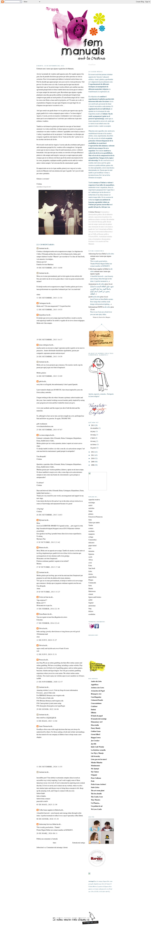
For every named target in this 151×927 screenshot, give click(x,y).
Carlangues (42, 303)
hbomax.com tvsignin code (55, 695)
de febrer (93, 444)
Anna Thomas (43, 726)
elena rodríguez (44, 345)
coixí (90, 563)
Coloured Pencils (97, 700)
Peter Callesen (96, 778)
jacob (90, 297)
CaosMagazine (96, 697)
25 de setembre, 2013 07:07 (49, 429)
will (38, 651)
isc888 (39, 678)
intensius (91, 551)
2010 (93, 458)
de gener (93, 448)
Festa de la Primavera (95, 517)
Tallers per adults (94, 522)
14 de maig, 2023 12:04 (47, 721)
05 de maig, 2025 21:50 (47, 804)
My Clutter (95, 772)
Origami (94, 775)
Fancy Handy (95, 728)
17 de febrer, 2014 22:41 (48, 623)
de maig (93, 435)
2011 (93, 455)
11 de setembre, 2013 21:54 (49, 298)
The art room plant (97, 790)
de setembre (94, 428)
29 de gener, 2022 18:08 (48, 709)
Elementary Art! (97, 722)
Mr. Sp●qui (95, 768)
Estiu (90, 565)
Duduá (90, 588)
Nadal (90, 511)
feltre (90, 571)
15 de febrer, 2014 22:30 (48, 609)
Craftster (94, 706)
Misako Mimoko (96, 762)
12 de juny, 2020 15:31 (47, 654)
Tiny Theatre (95, 800)
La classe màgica (44, 435)
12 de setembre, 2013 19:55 (49, 309)
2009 (93, 461)
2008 (93, 465)
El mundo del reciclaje (99, 719)
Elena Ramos (43, 614)
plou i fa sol (108, 284)
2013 (93, 425)
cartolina (91, 508)
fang (89, 608)
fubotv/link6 (41, 793)
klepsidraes (42, 315)
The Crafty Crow (97, 796)
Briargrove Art (96, 694)
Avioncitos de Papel (98, 691)
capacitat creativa (94, 499)
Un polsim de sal (96, 806)
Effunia (93, 712)
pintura (90, 514)
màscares (91, 542)
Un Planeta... (95, 803)
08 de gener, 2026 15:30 (48, 819)
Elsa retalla (95, 725)
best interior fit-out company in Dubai (51, 734)
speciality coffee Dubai (75, 815)
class (38, 637)
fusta (90, 585)
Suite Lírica (95, 787)
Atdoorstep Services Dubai (48, 824)
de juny (93, 431)
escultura (91, 531)
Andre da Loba (96, 681)
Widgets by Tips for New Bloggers (101, 317)
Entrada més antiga (78, 843)
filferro (90, 611)
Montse (41, 547)
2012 (93, 452)
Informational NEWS (95, 307)
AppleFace (94, 684)
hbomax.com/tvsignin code (54, 701)
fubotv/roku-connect (43, 798)
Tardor (90, 525)
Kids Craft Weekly (97, 747)
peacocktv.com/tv (42, 801)
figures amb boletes (94, 597)
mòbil (90, 600)
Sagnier (91, 603)
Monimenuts (95, 765)
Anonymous (92, 284)
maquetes (91, 534)
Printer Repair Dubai (43, 830)
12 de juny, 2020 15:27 (47, 640)
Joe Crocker (95, 740)
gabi (40, 381)
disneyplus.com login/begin (56, 706)
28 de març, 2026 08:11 (47, 833)
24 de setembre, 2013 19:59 (49, 356)
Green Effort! (95, 734)
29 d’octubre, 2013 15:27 (48, 592)
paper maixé (92, 545)
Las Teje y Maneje (97, 753)
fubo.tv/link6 (41, 796)
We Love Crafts (96, 809)
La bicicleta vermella (98, 750)
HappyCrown (96, 737)
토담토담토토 (51, 717)
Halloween (92, 591)
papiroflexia (92, 577)
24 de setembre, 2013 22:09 (49, 376)
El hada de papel (97, 715)
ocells (90, 557)
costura (90, 528)
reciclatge (91, 502)
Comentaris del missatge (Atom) (57, 847)
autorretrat (91, 605)
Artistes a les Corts (97, 687)
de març (93, 441)
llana (90, 520)
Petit (92, 781)
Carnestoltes (92, 540)
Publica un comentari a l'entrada (47, 839)
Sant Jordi (91, 568)
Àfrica (90, 560)
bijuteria (91, 554)
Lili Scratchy (95, 756)
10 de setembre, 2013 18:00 (49, 268)
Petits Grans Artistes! (98, 784)
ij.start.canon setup (55, 703)
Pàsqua (90, 580)
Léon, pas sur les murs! (99, 759)
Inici (54, 843)
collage (90, 537)
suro (89, 548)
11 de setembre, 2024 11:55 (49, 766)
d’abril (92, 438)
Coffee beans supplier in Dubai (49, 810)
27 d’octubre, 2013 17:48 (48, 567)
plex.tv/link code (49, 693)
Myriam (41, 520)
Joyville (93, 743)
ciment (90, 594)
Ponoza (41, 660)
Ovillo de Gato (44, 597)
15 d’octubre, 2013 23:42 (48, 542)
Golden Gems (96, 731)
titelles (90, 574)
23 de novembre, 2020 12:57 (50, 682)
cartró (90, 505)
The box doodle (96, 793)
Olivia (41, 628)
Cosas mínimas (96, 703)
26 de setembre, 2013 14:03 (49, 515)
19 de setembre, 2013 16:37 (49, 339)
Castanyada (92, 583)
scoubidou (91, 614)
